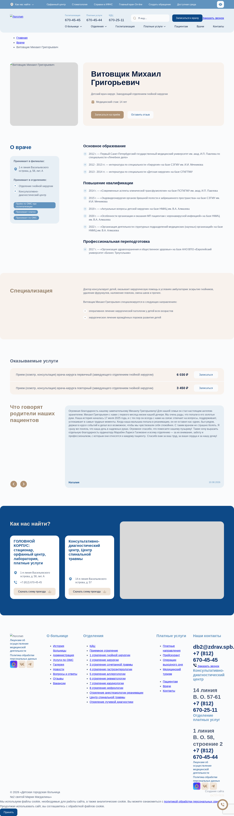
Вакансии (59, 683)
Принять (9, 812)
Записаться (206, 374)
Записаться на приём (107, 114)
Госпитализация (125, 26)
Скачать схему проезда (32, 591)
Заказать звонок (213, 18)
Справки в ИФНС (103, 4)
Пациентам (181, 26)
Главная (22, 37)
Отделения (97, 26)
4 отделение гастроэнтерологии (111, 669)
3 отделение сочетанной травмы (111, 664)
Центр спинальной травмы (107, 697)
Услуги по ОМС (63, 660)
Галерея (58, 664)
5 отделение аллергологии (107, 674)
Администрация (63, 655)
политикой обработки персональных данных (193, 801)
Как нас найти (22, 4)
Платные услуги (153, 26)
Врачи (200, 26)
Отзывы (58, 678)
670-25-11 (116, 18)
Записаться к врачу (187, 18)
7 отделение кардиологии (107, 683)
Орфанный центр (56, 4)
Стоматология (79, 4)
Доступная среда (186, 4)
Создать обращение (160, 4)
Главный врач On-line (130, 4)
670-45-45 (73, 18)
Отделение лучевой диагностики (111, 702)
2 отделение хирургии (104, 660)
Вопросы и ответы (65, 674)
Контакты (218, 26)
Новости (58, 669)
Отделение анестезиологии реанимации (116, 692)
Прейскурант (171, 655)
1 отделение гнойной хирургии (110, 655)
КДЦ (92, 646)
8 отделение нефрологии (106, 688)
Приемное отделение (104, 650)
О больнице (72, 26)
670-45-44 (94, 18)
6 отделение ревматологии (108, 678)
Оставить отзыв (140, 114)
